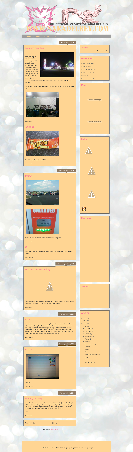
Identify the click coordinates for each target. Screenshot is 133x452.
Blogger (91, 448)
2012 (85, 318)
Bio (56, 36)
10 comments (29, 121)
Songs (28, 319)
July (86, 341)
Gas (27, 247)
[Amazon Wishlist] (91, 181)
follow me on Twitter (102, 51)
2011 (85, 321)
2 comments (29, 257)
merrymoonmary (75, 448)
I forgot (28, 176)
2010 (85, 323)
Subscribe (89, 211)
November (88, 331)
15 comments (29, 307)
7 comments (29, 337)
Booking (47, 36)
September (88, 336)
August (87, 339)
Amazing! (30, 127)
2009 (85, 326)
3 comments (29, 164)
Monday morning (33, 398)
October (87, 334)
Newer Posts (30, 423)
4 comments (29, 416)
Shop (38, 36)
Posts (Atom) (54, 429)
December (88, 328)
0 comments (29, 386)
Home (29, 36)
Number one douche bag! (37, 269)
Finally (28, 349)
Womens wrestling (34, 48)
